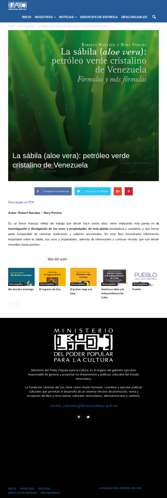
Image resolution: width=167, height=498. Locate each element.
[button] (154, 17)
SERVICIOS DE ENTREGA (99, 17)
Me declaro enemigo (21, 289)
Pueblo (136, 289)
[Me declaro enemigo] (21, 277)
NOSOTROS (44, 17)
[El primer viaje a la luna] (83, 277)
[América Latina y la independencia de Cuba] (114, 277)
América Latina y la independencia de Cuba (112, 293)
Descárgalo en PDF (21, 202)
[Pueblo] (145, 277)
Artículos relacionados (27, 259)
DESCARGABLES (134, 17)
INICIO (26, 17)
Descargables (16, 284)
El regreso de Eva (49, 289)
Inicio (11, 26)
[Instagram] (79, 417)
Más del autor (57, 259)
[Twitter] (88, 417)
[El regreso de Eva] (52, 277)
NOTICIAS (66, 17)
